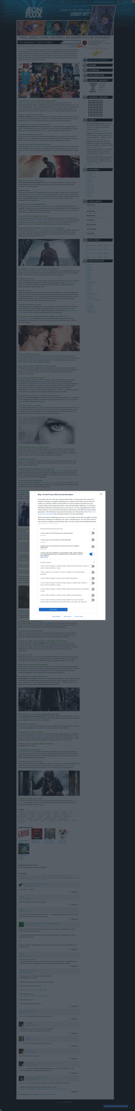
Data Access (67, 616)
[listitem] (67, 529)
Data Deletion (56, 616)
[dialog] (67, 555)
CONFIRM (53, 609)
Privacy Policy (78, 616)
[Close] (102, 495)
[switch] (92, 533)
